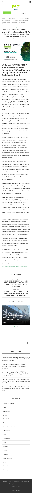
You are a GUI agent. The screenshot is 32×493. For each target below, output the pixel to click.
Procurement (25, 481)
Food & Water (7, 419)
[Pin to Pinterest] (18, 274)
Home (3, 18)
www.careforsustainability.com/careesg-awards (15, 266)
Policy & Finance (7, 458)
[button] (3, 316)
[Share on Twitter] (16, 274)
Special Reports (7, 466)
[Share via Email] (20, 274)
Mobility (5, 446)
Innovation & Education (9, 427)
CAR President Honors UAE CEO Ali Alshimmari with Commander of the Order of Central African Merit (15, 388)
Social (4, 462)
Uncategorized (12, 18)
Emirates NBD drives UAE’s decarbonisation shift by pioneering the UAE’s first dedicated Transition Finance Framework (16, 381)
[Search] (3, 2)
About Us (10, 481)
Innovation (17, 481)
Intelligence (6, 431)
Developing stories (8, 403)
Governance (6, 423)
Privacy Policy (13, 484)
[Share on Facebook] (14, 274)
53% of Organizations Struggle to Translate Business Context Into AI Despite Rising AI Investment (14, 366)
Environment (6, 411)
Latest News (6, 438)
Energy (5, 407)
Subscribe (7, 13)
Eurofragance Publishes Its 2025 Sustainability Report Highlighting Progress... (14, 318)
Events (5, 415)
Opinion (5, 450)
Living (4, 442)
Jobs (4, 434)
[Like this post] (12, 274)
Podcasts (5, 454)
